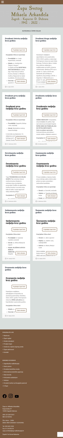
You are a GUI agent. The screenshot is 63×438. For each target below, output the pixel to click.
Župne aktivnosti (9, 349)
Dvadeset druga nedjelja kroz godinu (46, 39)
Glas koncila (7, 375)
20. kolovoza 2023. (42, 144)
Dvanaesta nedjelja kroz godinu (15, 268)
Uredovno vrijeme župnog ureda (13, 347)
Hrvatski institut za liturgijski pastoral (15, 383)
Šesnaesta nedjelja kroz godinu (46, 211)
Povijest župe (8, 344)
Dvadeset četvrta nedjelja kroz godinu (16, 39)
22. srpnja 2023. (41, 258)
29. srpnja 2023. (11, 258)
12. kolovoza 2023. (12, 201)
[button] (2, 2)
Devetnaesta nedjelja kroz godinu (14, 154)
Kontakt (6, 352)
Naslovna (6, 335)
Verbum (6, 380)
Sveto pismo (7, 366)
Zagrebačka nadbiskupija (11, 363)
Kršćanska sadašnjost (10, 377)
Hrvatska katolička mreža (11, 369)
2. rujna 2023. (41, 87)
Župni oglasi (7, 338)
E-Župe (6, 386)
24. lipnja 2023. (11, 316)
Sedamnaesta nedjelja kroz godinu (14, 211)
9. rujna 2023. (10, 87)
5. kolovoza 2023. (42, 201)
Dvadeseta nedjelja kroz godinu (46, 96)
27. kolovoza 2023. (12, 144)
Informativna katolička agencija (13, 372)
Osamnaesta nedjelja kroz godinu (45, 154)
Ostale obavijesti (9, 341)
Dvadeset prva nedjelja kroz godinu (15, 96)
